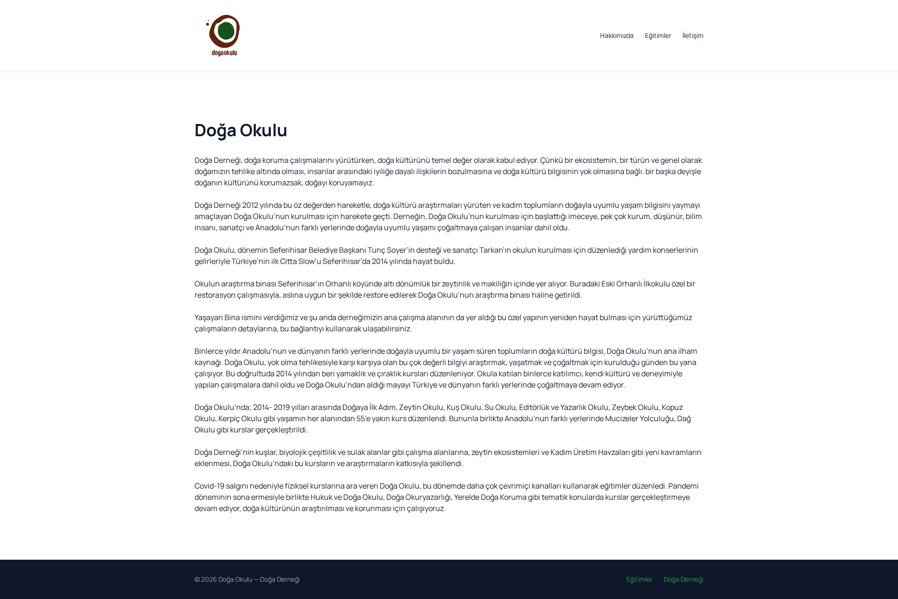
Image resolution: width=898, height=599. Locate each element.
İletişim (692, 35)
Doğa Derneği (280, 579)
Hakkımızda (617, 35)
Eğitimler (658, 35)
